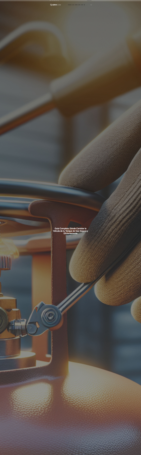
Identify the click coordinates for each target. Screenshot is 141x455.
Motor (79, 4)
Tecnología (69, 4)
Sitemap (55, 0)
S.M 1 (56, 0)
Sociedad (76, 4)
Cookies (52, 0)
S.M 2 (58, 0)
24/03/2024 (66, 235)
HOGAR (82, 4)
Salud (73, 4)
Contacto (50, 0)
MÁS (84, 4)
